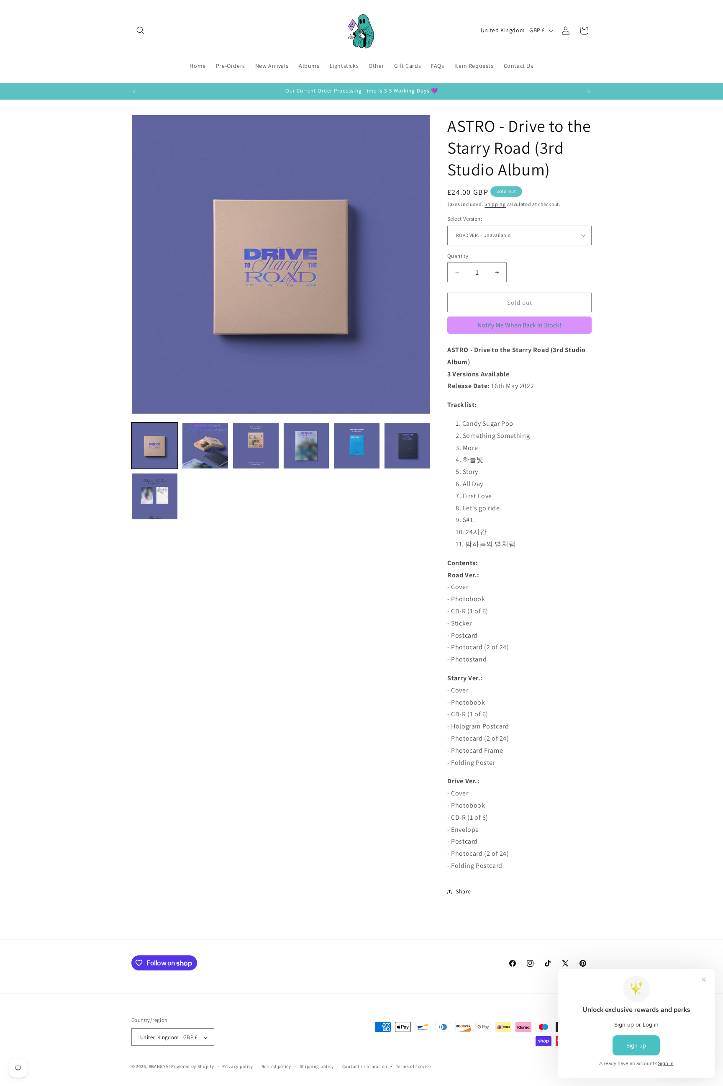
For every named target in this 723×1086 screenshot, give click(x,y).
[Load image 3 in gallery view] (256, 445)
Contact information (364, 1066)
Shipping (495, 204)
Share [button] (463, 891)
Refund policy (276, 1066)
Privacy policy (237, 1066)
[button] (140, 30)
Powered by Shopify (192, 1067)
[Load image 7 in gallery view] (154, 496)
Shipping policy (317, 1066)
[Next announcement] (588, 91)
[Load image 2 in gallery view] (205, 445)
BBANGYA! (159, 1067)
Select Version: (464, 218)
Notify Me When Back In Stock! (519, 325)
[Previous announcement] (134, 91)
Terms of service (413, 1066)
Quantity (457, 256)
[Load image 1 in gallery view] (154, 445)
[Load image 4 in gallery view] (306, 445)
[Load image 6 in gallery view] (407, 445)
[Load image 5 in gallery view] (356, 445)
